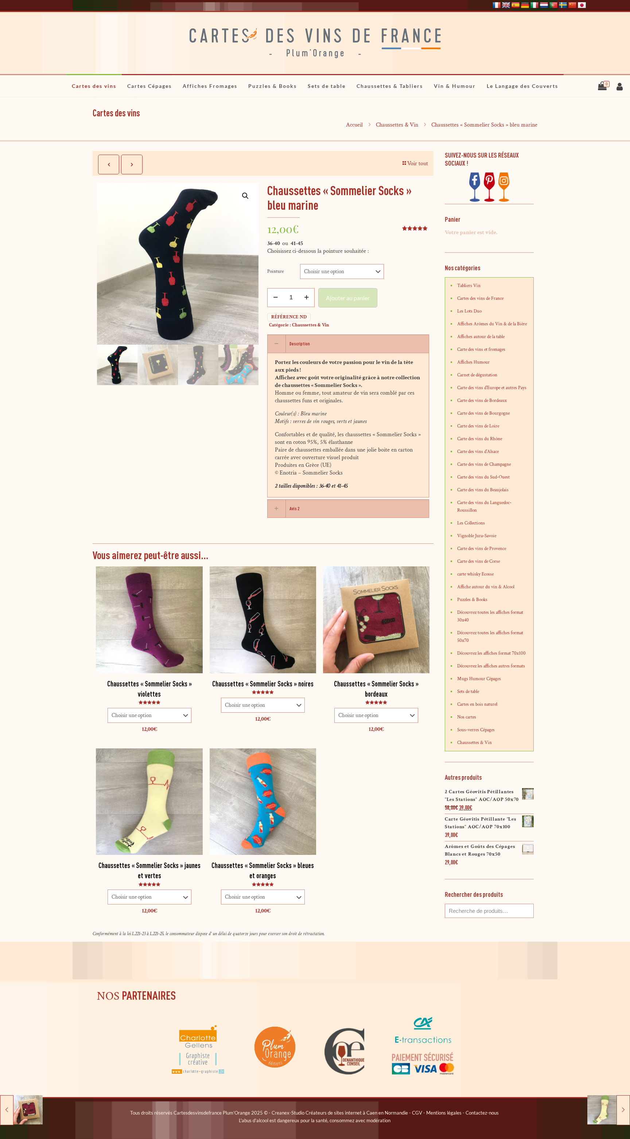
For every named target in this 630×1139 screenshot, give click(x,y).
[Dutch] (544, 5)
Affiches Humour (473, 362)
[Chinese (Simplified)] (572, 5)
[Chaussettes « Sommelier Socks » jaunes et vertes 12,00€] (608, 1109)
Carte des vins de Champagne (484, 464)
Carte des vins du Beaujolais (483, 490)
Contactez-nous (482, 1113)
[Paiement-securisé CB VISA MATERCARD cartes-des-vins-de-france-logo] (423, 1073)
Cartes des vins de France (480, 298)
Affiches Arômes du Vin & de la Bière (492, 324)
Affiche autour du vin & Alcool (485, 587)
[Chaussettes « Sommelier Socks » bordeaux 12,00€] (21, 1109)
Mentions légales (444, 1113)
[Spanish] (515, 5)
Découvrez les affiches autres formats (491, 666)
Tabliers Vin (469, 286)
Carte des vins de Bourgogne (483, 413)
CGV (417, 1113)
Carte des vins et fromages (481, 349)
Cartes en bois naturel (477, 704)
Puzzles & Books (472, 600)
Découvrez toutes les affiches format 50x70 (490, 637)
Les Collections (471, 523)
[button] (245, 196)
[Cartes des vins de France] (315, 43)
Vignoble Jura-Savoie (476, 536)
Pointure (275, 271)
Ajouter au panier (348, 297)
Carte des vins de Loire (478, 426)
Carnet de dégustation (477, 375)
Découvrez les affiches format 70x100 (491, 653)
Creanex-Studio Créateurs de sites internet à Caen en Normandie (340, 1113)
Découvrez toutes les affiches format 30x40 (490, 616)
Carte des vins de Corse (478, 561)
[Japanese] (582, 5)
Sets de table (468, 692)
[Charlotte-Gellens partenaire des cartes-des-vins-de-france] (198, 1073)
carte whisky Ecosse (475, 574)
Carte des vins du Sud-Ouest (483, 477)
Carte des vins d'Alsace (478, 452)
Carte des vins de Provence (481, 549)
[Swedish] (563, 5)
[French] (496, 5)
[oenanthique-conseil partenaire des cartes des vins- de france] (344, 1073)
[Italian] (534, 5)
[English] (506, 5)
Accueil (354, 125)
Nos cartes (466, 717)
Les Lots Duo (469, 311)
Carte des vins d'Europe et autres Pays (491, 388)
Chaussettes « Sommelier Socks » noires (263, 683)
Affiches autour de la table (481, 337)
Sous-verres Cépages (476, 730)
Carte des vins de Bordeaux (482, 401)
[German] (525, 5)
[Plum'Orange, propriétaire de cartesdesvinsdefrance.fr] (275, 1073)
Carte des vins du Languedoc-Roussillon (484, 507)
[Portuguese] (553, 5)
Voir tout (417, 163)
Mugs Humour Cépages (479, 679)
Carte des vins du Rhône (479, 439)
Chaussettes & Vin (397, 125)
